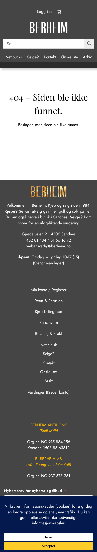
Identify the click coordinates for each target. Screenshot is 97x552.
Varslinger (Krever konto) (49, 392)
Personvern (48, 322)
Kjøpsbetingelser (48, 311)
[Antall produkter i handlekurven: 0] (59, 12)
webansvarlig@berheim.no (48, 246)
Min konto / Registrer (49, 290)
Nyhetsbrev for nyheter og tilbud (33, 490)
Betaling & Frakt (48, 333)
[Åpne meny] (48, 65)
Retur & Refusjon (49, 301)
